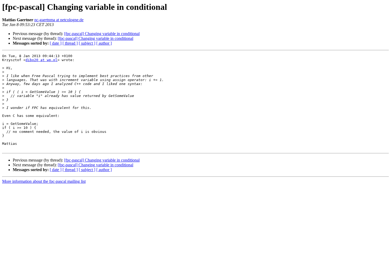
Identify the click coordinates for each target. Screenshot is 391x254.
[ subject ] (87, 43)
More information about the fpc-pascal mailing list (44, 181)
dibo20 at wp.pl (41, 60)
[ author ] (104, 43)
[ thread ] (70, 43)
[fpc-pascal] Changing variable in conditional (102, 33)
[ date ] (55, 43)
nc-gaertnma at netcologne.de (59, 20)
